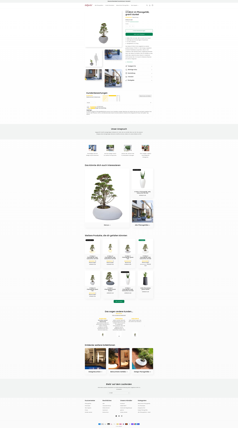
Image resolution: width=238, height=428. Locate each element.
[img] (93, 106)
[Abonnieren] (128, 392)
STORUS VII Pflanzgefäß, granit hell (92, 289)
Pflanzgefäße (88, 403)
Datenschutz (106, 412)
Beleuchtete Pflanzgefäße (144, 403)
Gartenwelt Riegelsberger (126, 408)
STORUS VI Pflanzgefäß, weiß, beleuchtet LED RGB (92, 257)
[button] (99, 5)
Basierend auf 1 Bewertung (93, 97)
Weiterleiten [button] (130, 62)
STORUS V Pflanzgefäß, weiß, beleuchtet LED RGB (142, 192)
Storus (106, 225)
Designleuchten (95, 372)
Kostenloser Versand (134, 21)
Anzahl (127, 23)
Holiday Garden (123, 412)
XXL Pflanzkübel (141, 405)
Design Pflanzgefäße (143, 410)
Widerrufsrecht (106, 408)
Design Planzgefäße (141, 372)
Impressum (105, 410)
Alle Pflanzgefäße (141, 225)
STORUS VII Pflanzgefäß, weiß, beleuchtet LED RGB (110, 257)
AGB (103, 403)
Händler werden (88, 412)
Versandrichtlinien (107, 405)
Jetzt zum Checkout (139, 34)
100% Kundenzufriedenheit (119, 315)
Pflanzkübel (87, 405)
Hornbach (122, 403)
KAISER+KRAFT (123, 405)
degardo (120, 426)
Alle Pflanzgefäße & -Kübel (144, 412)
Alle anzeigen (119, 301)
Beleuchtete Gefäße (118, 372)
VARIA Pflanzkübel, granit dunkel (145, 288)
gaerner (122, 410)
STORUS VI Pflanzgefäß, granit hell (127, 257)
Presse (86, 410)
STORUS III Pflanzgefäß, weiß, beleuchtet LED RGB (145, 257)
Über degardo (88, 408)
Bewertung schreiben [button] (145, 96)
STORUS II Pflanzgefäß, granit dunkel (110, 289)
